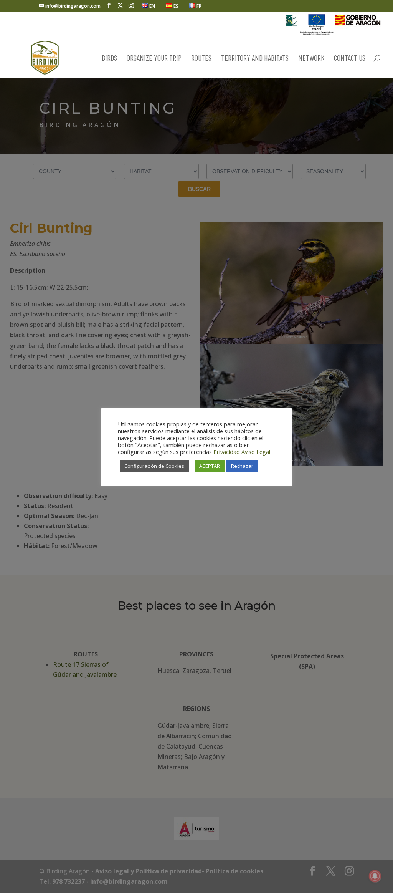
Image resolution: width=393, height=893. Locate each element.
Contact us (349, 58)
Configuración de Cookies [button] (154, 465)
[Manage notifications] (375, 876)
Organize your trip (154, 58)
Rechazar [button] (242, 465)
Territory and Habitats (255, 58)
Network (311, 58)
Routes (201, 58)
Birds (109, 58)
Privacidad (226, 452)
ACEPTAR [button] (209, 465)
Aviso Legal (255, 452)
